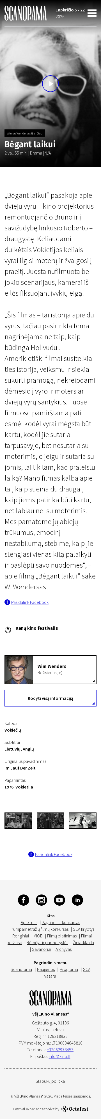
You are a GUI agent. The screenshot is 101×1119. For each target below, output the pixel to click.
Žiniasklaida (83, 942)
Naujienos (46, 969)
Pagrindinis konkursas (61, 922)
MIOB (38, 936)
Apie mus (29, 922)
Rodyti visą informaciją (50, 698)
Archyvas (64, 949)
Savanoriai (41, 949)
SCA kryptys (83, 929)
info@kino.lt (59, 1056)
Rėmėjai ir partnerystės (47, 942)
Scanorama (21, 969)
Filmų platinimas (62, 936)
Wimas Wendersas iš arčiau (25, 133)
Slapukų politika (50, 1081)
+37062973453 (60, 1049)
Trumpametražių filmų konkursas (39, 929)
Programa (69, 969)
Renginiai (20, 936)
